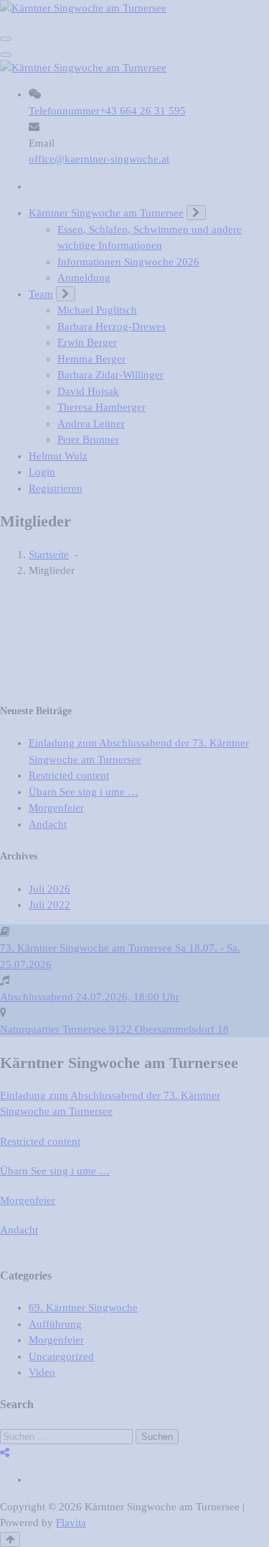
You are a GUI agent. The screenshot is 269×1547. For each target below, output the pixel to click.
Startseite (49, 554)
